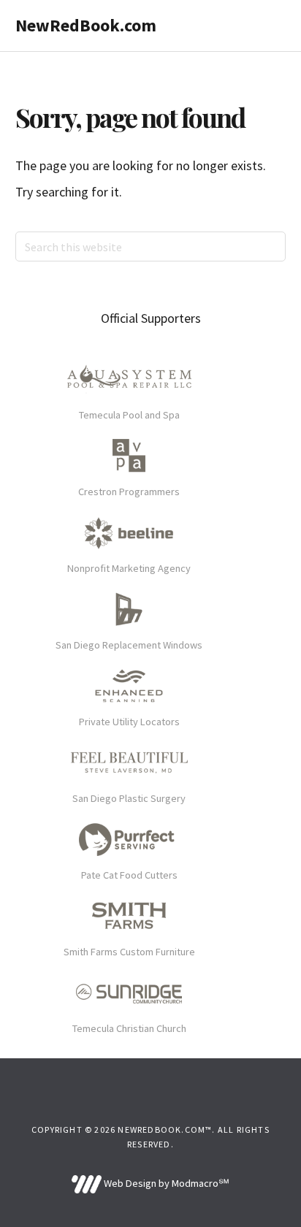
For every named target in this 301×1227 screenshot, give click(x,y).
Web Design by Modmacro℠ (165, 1183)
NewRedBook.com (85, 25)
